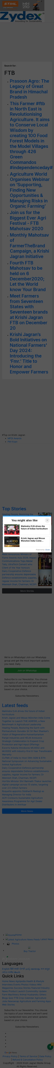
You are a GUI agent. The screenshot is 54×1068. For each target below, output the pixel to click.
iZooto (47, 550)
